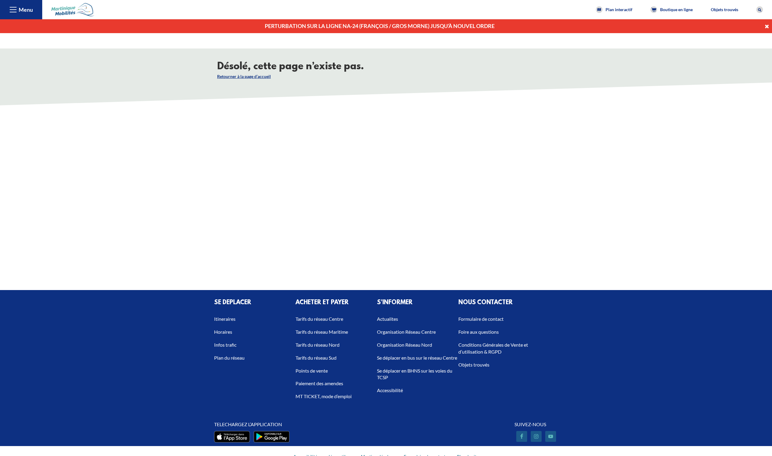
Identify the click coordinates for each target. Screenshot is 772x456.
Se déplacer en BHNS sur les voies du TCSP (414, 374)
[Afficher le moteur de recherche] (759, 9)
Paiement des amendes (319, 383)
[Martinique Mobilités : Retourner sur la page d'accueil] (72, 8)
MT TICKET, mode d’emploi (324, 396)
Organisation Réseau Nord (404, 345)
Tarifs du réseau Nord (318, 345)
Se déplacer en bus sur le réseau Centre (417, 358)
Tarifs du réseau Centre (319, 319)
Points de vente (312, 370)
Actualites (387, 319)
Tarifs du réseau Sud (316, 358)
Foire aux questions (478, 332)
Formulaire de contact (481, 319)
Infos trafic (225, 345)
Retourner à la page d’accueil (244, 76)
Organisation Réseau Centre (406, 332)
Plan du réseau (229, 358)
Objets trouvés (724, 9)
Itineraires (225, 319)
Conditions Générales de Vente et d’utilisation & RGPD (493, 348)
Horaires (223, 332)
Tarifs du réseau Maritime (322, 332)
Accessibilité (390, 390)
